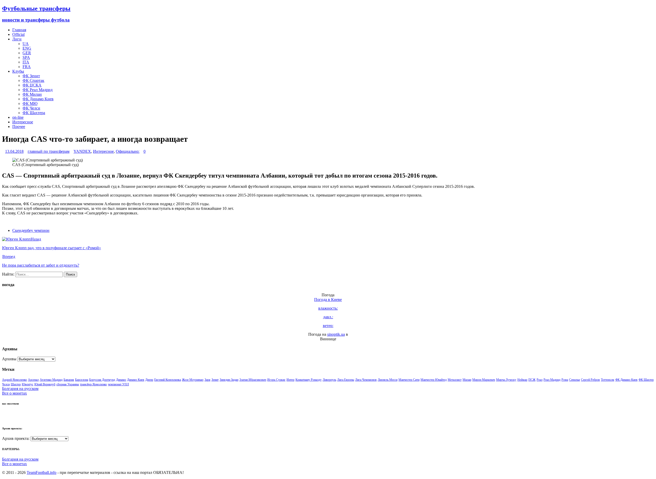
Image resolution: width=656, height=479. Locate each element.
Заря (207, 380)
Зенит (215, 380)
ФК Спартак (33, 80)
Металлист (455, 380)
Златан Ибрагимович (252, 380)
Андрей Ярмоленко (14, 380)
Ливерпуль (329, 380)
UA (26, 43)
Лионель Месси (387, 380)
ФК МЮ (30, 103)
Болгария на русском (20, 388)
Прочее (18, 126)
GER (27, 53)
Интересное (22, 122)
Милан (467, 380)
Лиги (17, 39)
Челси (6, 384)
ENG (27, 48)
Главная (19, 30)
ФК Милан (32, 94)
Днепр (149, 380)
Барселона (81, 380)
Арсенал (33, 380)
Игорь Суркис (276, 380)
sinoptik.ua (336, 334)
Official (18, 34)
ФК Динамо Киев (38, 99)
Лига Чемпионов (366, 380)
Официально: (127, 151)
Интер (290, 380)
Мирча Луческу (506, 380)
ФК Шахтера (34, 113)
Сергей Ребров (590, 380)
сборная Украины (67, 384)
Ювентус (27, 384)
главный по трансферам (48, 151)
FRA (27, 66)
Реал (539, 380)
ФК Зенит (31, 76)
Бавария (69, 380)
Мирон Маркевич (483, 380)
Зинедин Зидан (229, 380)
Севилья (574, 380)
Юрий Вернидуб (44, 384)
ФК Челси (31, 108)
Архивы (9, 359)
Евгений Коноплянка (167, 380)
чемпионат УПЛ (118, 384)
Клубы (18, 71)
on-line (18, 117)
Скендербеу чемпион (30, 230)
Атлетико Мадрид (51, 380)
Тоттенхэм (607, 380)
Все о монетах (14, 393)
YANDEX (82, 151)
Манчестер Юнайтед (434, 380)
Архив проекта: (15, 438)
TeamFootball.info (41, 472)
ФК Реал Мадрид (38, 90)
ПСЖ (532, 380)
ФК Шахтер (646, 380)
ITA (26, 62)
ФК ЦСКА (32, 85)
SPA (26, 57)
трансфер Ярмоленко (93, 384)
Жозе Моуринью (192, 380)
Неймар (522, 380)
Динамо (121, 380)
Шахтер (16, 384)
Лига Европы (345, 380)
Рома (564, 380)
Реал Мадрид (552, 380)
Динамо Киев (135, 380)
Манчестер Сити (408, 380)
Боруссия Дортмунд (102, 380)
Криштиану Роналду (308, 380)
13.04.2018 (14, 151)
